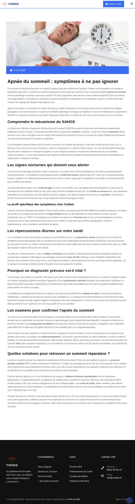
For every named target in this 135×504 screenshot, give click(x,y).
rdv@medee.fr (114, 477)
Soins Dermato (45, 476)
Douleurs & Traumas (47, 471)
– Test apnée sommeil (48, 481)
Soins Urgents (44, 467)
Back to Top (121, 499)
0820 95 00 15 (114, 468)
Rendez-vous (115, 4)
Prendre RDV (75, 467)
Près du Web (74, 499)
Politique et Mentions (79, 481)
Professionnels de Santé (80, 471)
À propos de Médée (78, 476)
